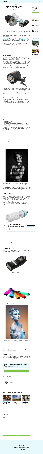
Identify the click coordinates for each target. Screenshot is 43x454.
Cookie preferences (27, 447)
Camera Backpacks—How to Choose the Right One (37, 26)
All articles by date (21, 447)
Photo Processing (24, 401)
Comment (4, 417)
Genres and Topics (5, 401)
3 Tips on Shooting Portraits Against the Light (16, 403)
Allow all (31, 225)
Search (24, 447)
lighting (17, 9)
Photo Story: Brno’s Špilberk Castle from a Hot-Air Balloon (37, 20)
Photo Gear (16, 4)
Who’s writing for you (16, 447)
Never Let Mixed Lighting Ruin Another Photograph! (26, 403)
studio (19, 9)
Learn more (9, 229)
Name (4, 426)
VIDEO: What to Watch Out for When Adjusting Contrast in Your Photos (35, 46)
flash (15, 9)
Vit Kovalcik (11, 382)
